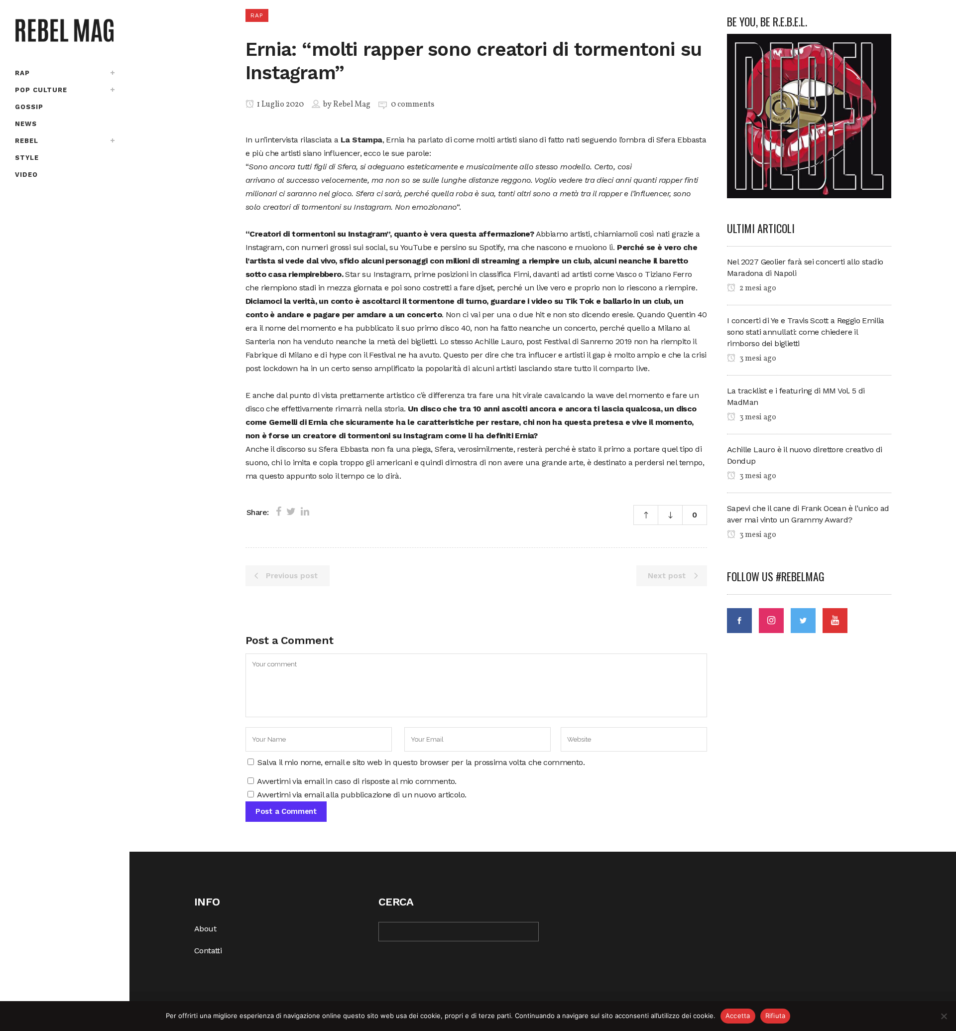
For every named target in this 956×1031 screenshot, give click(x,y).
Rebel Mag (351, 104)
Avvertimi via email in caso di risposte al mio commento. (356, 781)
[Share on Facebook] (278, 511)
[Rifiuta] (944, 1016)
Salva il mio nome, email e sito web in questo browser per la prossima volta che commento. (421, 762)
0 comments (412, 104)
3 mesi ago (757, 358)
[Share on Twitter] (291, 511)
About (205, 928)
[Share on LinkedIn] (305, 511)
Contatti (208, 950)
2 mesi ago (757, 288)
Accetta (737, 1016)
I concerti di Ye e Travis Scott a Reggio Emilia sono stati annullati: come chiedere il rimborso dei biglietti (805, 332)
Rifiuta (775, 1016)
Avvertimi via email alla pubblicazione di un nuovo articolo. (361, 794)
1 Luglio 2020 (279, 104)
